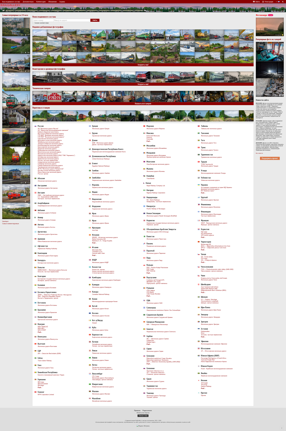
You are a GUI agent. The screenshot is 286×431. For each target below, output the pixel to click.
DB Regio (41, 385)
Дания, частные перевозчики (102, 144)
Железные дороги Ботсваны (47, 305)
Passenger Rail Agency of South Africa (213, 358)
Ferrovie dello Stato (98, 253)
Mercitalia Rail (96, 250)
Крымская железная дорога (47, 149)
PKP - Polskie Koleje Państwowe (157, 267)
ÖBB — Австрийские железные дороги (51, 195)
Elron (202, 333)
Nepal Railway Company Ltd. (156, 185)
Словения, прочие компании (156, 374)
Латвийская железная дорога (102, 344)
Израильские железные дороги (102, 187)
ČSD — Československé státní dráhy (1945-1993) (217, 269)
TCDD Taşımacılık (207, 164)
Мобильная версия (143, 413)
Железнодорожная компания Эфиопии (214, 344)
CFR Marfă (150, 292)
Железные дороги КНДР (100, 262)
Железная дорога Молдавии (156, 155)
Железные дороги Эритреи (210, 324)
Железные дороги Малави (101, 394)
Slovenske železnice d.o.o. (155, 371)
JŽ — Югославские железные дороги (213, 351)
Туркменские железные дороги (211, 157)
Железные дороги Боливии (47, 287)
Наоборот (5, 221)
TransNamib (150, 178)
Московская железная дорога (48, 154)
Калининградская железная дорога (49, 145)
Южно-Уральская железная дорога (49, 172)
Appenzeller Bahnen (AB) (209, 288)
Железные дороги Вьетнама (47, 346)
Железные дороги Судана (155, 381)
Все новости (259, 153)
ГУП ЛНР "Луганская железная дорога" (51, 137)
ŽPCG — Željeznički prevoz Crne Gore (213, 248)
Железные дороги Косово (100, 316)
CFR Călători (151, 290)
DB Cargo (41, 382)
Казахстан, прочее (98, 269)
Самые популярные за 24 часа (15, 15)
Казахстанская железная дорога (103, 271)
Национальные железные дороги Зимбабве (106, 180)
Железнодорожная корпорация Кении (104, 301)
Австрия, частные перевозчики (49, 198)
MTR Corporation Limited (46, 394)
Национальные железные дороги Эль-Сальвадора (163, 310)
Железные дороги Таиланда (156, 396)
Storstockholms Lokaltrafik (209, 301)
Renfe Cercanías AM (99, 239)
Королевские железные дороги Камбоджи (106, 280)
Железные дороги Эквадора (210, 317)
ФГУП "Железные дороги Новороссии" (51, 169)
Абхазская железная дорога (47, 181)
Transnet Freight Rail (207, 360)
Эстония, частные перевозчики (211, 335)
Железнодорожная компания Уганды (213, 173)
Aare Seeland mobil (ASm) (209, 287)
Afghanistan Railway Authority (47, 248)
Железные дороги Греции (100, 128)
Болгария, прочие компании (47, 280)
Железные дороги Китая (100, 308)
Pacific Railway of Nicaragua (156, 209)
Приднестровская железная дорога (159, 157)
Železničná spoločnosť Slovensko (157, 360)
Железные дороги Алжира (47, 220)
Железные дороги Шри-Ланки (211, 310)
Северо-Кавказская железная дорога (50, 165)
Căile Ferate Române (153, 294)
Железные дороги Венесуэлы (48, 339)
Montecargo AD (206, 244)
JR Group (204, 384)
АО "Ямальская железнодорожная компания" (53, 130)
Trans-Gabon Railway (45, 360)
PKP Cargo (150, 269)
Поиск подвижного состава (44, 16)
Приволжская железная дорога (48, 159)
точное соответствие (42, 23)
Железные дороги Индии (100, 194)
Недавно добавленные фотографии (47, 26)
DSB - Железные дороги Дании (102, 143)
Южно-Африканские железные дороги (214, 361)
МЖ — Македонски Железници (157, 324)
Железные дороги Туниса (209, 150)
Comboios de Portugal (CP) (155, 280)
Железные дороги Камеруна (101, 287)
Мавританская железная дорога (103, 387)
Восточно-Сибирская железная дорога (51, 133)
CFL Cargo (95, 376)
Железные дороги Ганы (46, 368)
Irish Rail (95, 230)
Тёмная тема (143, 415)
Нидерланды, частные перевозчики (159, 201)
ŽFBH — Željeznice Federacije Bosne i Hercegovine (55, 295)
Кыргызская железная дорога (102, 337)
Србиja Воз (150, 340)
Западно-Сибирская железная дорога (50, 144)
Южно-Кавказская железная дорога (50, 241)
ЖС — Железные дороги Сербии (158, 339)
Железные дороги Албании (47, 213)
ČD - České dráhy (206, 257)
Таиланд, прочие (152, 397)
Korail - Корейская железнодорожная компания (217, 369)
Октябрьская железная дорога (48, 157)
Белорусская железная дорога (48, 263)
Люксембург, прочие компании (102, 379)
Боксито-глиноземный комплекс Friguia (51, 375)
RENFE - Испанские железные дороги (105, 237)
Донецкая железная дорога (210, 189)
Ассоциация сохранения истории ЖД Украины (216, 187)
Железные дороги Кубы (100, 330)
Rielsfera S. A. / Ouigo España (102, 241)
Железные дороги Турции (209, 166)
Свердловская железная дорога (48, 162)
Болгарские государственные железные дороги (54, 279)
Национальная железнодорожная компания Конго (109, 152)
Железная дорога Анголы (46, 227)
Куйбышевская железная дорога (49, 150)
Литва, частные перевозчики (102, 369)
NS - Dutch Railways (153, 200)
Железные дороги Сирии (155, 351)
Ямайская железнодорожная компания (214, 376)
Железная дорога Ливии (100, 360)
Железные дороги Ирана (100, 223)
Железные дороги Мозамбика (157, 148)
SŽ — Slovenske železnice (155, 372)
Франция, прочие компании (210, 225)
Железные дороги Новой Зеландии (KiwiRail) (162, 216)
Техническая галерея (41, 88)
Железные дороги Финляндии (211, 214)
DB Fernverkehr (43, 384)
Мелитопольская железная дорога (49, 152)
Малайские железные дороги (102, 401)
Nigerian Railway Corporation (156, 193)
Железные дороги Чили (209, 280)
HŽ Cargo (204, 232)
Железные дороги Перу (154, 260)
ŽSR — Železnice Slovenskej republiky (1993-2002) (163, 362)
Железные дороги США (154, 303)
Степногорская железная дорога (103, 273)
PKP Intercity (151, 271)
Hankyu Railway (206, 386)
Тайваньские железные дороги (211, 128)
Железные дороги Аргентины (47, 234)
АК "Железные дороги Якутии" (48, 128)
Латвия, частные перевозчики (102, 346)
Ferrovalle (150, 139)
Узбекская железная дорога (210, 180)
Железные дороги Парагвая (156, 253)
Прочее (203, 395)
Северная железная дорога (47, 164)
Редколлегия (147, 410)
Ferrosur (149, 137)
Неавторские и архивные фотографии (48, 68)
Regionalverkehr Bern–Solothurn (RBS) (213, 290)
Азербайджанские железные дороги (50, 206)
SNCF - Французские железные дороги (214, 223)
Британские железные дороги (48, 319)
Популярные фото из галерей (268, 39)
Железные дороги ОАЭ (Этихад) (157, 232)
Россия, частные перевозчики (48, 160)
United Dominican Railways (101, 159)
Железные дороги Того (208, 143)
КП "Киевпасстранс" (208, 191)
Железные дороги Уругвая (210, 200)
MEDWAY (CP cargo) (153, 282)
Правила (137, 410)
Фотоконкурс (264, 15)
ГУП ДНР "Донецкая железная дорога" (51, 135)
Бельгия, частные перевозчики (48, 272)
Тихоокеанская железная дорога (49, 167)
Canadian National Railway (100, 294)
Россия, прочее (43, 174)
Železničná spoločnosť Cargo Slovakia (159, 358)
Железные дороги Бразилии (47, 312)
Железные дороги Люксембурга (103, 378)
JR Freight (204, 383)
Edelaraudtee (205, 331)
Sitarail (94, 323)
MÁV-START (42, 330)
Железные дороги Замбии (101, 173)
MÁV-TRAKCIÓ (43, 327)
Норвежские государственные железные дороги (163, 223)
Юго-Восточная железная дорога (49, 170)
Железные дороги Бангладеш (48, 256)
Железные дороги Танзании (210, 136)
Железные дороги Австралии (48, 188)
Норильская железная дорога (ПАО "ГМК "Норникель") (56, 155)
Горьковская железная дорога (48, 139)
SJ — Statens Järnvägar (209, 299)
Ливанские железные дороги (101, 353)
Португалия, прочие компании (157, 283)
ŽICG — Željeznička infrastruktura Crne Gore (215, 246)
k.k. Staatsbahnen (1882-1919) (48, 197)
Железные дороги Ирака (100, 216)
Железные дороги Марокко (156, 128)
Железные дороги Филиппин (210, 207)
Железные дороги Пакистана (156, 239)
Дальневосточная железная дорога (50, 140)
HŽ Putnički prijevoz (207, 235)
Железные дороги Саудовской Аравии (159, 317)
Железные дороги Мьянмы (156, 171)
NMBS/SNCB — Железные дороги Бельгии (52, 270)
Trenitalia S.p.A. (97, 251)
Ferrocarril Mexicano (153, 136)
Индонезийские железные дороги (103, 202)
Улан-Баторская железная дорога (158, 164)
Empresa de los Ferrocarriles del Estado (214, 278)
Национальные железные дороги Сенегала (161, 331)
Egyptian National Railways (101, 166)
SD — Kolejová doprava (209, 260)
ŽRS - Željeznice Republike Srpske (49, 296)
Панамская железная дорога (156, 246)
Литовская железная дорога (101, 367)
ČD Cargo (204, 258)
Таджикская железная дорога (156, 388)
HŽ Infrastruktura (206, 233)
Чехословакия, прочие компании (212, 271)
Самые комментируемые (10, 223)
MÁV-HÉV (41, 328)
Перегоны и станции (41, 107)
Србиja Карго (151, 342)
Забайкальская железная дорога (49, 142)
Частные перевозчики (208, 216)
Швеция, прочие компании (210, 303)
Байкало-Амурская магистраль (48, 132)
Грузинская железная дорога (102, 136)
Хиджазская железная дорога (102, 209)
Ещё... (40, 332)
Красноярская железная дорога (48, 147)
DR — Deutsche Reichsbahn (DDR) (49, 353)
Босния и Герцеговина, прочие (48, 298)
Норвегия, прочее (152, 225)
